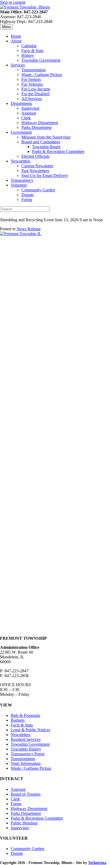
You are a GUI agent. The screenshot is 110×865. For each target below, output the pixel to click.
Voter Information (26, 763)
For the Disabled (35, 94)
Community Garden (38, 190)
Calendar (29, 46)
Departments (21, 103)
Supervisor (30, 108)
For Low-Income (35, 89)
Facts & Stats (32, 50)
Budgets (18, 720)
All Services (31, 98)
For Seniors (31, 79)
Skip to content (12, 2)
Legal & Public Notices (30, 730)
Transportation (33, 70)
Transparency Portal (27, 754)
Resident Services (26, 739)
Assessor (28, 113)
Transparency (22, 180)
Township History (26, 749)
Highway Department (39, 122)
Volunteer (19, 185)
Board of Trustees (26, 794)
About (16, 41)
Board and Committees (40, 142)
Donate (27, 194)
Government (21, 132)
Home (16, 36)
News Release (29, 229)
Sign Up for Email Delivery (44, 175)
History (27, 55)
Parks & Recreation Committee (58, 151)
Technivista (97, 863)
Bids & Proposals (25, 715)
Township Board (46, 146)
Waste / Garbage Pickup (41, 74)
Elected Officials (35, 156)
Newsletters (20, 161)
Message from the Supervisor (45, 137)
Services (18, 65)
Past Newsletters (35, 170)
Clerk (26, 118)
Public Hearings (24, 823)
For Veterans (32, 84)
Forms (26, 199)
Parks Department (36, 127)
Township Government (40, 60)
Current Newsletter (37, 166)
